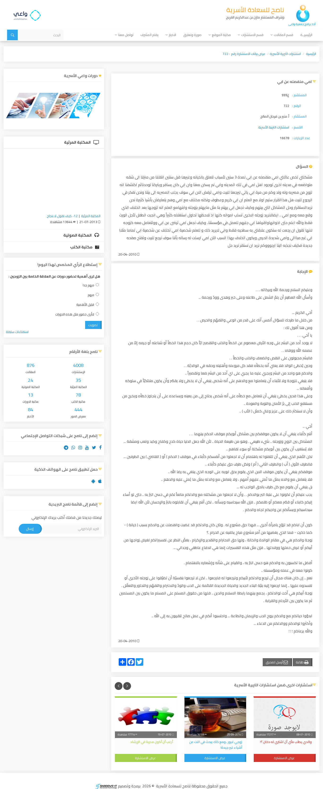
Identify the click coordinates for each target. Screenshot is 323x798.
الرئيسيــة (306, 35)
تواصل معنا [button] (125, 35)
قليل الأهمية (85, 305)
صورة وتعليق (192, 35)
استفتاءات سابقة (17, 332)
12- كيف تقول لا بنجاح (62, 216)
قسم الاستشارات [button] (252, 35)
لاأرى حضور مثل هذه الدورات (74, 314)
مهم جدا (88, 285)
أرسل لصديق (275, 662)
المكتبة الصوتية (77, 235)
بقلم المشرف (149, 35)
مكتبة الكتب (81, 247)
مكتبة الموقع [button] (221, 35)
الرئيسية (311, 54)
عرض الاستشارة (284, 758)
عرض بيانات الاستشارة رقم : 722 (244, 54)
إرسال (30, 529)
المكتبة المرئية (78, 142)
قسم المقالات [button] (283, 35)
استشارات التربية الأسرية (285, 54)
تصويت (93, 325)
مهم (91, 295)
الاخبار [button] (172, 35)
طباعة (300, 662)
